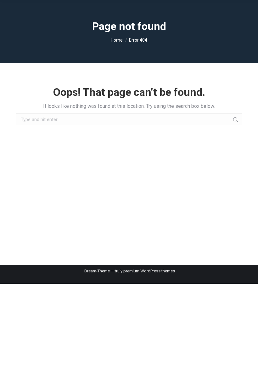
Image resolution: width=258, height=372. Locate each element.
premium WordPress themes (149, 271)
